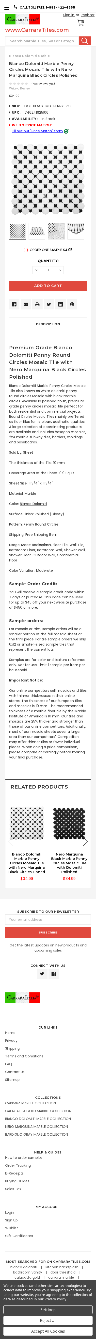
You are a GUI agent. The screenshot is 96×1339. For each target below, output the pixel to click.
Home (10, 1032)
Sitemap (12, 1079)
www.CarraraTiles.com (37, 30)
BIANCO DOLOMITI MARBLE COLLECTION (38, 1118)
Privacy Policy (55, 1299)
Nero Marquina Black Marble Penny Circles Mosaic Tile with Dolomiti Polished (69, 863)
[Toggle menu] (7, 7)
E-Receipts (14, 1173)
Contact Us (15, 1071)
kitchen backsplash (63, 1267)
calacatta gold (28, 1277)
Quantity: (48, 261)
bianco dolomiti (24, 1267)
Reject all (48, 1320)
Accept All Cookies (48, 1331)
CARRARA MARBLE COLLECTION (30, 1103)
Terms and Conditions (24, 1056)
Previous (10, 841)
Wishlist (11, 1228)
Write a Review (20, 88)
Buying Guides (17, 1181)
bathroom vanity (28, 1272)
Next (86, 841)
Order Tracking (18, 1165)
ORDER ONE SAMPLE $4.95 (51, 249)
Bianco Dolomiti (33, 503)
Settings (48, 1309)
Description (48, 324)
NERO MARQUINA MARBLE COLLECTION (36, 1126)
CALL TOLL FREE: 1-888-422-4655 (47, 7)
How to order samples (24, 1157)
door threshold (63, 1272)
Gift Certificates (19, 1235)
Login (9, 1212)
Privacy (11, 1040)
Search (85, 40)
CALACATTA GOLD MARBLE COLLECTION (38, 1111)
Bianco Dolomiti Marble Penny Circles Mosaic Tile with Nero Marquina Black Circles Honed (26, 863)
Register (88, 14)
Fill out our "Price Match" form (37, 131)
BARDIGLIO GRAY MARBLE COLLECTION (36, 1134)
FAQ (8, 1064)
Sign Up (11, 1220)
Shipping (12, 1048)
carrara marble (61, 1277)
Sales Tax (13, 1188)
